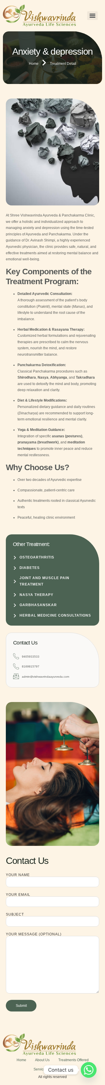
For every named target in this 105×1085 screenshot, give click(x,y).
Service (40, 1069)
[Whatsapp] (89, 1070)
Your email (18, 895)
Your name (18, 875)
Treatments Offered (73, 1060)
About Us (42, 1060)
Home (21, 1060)
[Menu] (92, 15)
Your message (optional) (34, 934)
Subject (15, 914)
